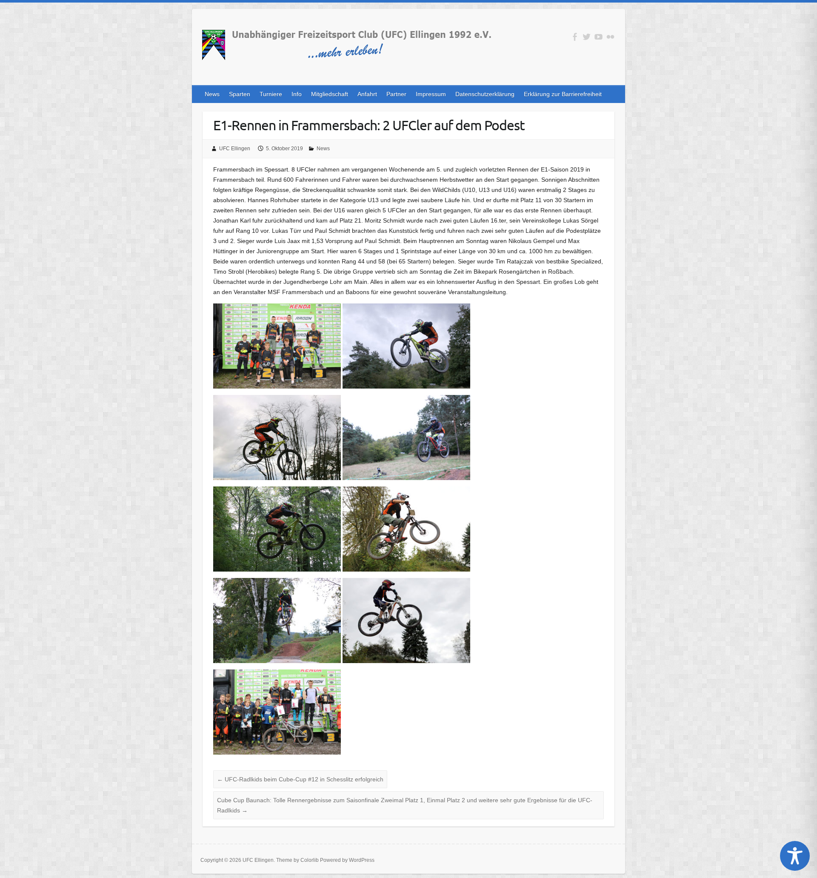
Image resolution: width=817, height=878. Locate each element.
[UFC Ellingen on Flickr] (610, 36)
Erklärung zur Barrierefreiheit (563, 94)
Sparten (239, 94)
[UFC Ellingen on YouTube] (598, 36)
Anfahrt (367, 94)
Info (296, 94)
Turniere (271, 94)
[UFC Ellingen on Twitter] (586, 36)
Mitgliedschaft (329, 94)
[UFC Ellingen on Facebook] (574, 36)
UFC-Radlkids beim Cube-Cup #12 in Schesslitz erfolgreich (300, 779)
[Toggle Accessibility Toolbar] (795, 856)
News (212, 94)
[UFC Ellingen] (345, 46)
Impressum (431, 94)
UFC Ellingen (234, 149)
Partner (396, 94)
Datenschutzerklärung (484, 94)
